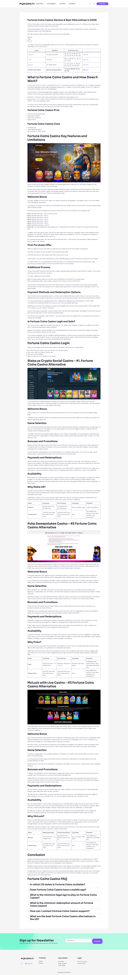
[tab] (64, 884)
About (40, 961)
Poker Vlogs (61, 965)
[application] (44, 3)
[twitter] (21, 963)
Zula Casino (43, 85)
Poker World (39, 3)
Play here (85, 54)
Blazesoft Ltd (58, 85)
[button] (94, 4)
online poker (61, 44)
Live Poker (62, 3)
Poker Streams (62, 963)
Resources (72, 3)
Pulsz (29, 59)
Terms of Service (82, 961)
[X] (90, 3)
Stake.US (30, 54)
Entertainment (51, 3)
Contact (41, 963)
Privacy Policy (81, 963)
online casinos (83, 739)
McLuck (30, 65)
